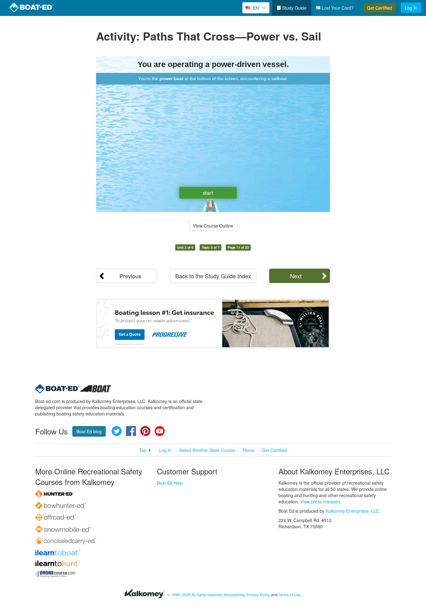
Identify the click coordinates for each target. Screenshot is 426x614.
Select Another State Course (207, 450)
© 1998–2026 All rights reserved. (195, 594)
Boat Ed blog (89, 431)
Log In (411, 8)
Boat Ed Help (170, 483)
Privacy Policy (258, 594)
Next (296, 276)
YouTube (160, 431)
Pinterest (145, 431)
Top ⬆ (145, 450)
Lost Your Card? (337, 8)
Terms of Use (289, 594)
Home (248, 450)
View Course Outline (213, 226)
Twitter (117, 431)
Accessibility (234, 594)
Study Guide (294, 8)
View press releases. (320, 501)
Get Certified (379, 8)
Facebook (131, 431)
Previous (130, 276)
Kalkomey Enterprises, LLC (352, 511)
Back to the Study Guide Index (213, 276)
